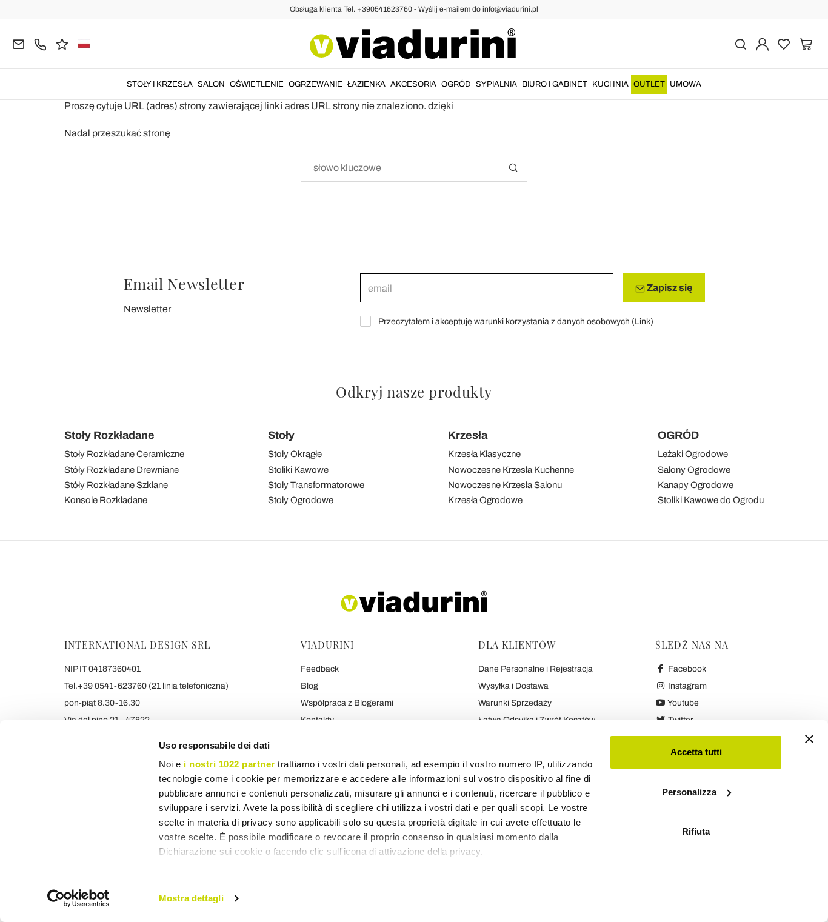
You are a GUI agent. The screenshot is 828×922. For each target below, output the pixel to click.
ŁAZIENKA (366, 84)
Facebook (686, 668)
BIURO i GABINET (554, 84)
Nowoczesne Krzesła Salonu (505, 485)
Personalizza (689, 792)
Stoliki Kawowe (298, 470)
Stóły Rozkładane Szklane (116, 485)
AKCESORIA (413, 84)
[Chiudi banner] (809, 739)
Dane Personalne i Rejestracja (535, 668)
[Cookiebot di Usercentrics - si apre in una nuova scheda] (78, 898)
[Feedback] (62, 43)
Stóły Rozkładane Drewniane (121, 470)
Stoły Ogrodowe (300, 500)
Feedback (320, 668)
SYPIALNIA (496, 84)
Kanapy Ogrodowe (695, 485)
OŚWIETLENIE (257, 84)
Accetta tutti (696, 752)
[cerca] (740, 43)
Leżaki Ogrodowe (693, 454)
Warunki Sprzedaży (515, 702)
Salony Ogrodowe (694, 470)
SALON (211, 84)
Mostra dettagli (191, 898)
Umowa (685, 84)
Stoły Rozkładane (109, 435)
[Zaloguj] (762, 43)
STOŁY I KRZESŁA (160, 84)
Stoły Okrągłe (295, 454)
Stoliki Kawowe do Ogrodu (711, 500)
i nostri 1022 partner (229, 764)
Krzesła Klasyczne (484, 454)
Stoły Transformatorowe (316, 485)
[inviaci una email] (18, 43)
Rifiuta (696, 831)
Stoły (281, 435)
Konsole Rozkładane (105, 500)
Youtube (682, 702)
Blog (309, 685)
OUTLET (649, 84)
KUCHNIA (610, 84)
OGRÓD (456, 84)
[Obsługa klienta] (40, 43)
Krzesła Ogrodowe (485, 500)
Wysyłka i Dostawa (513, 685)
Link (642, 321)
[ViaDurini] (413, 43)
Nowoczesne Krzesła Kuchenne (511, 470)
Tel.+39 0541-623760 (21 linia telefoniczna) (146, 685)
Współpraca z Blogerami (347, 702)
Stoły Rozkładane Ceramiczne (124, 454)
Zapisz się (668, 287)
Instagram (686, 685)
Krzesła (467, 435)
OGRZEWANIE (315, 84)
